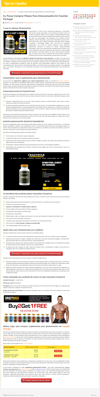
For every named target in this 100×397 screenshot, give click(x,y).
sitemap (31, 395)
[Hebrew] (78, 16)
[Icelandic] (92, 18)
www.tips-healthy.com (12, 395)
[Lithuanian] (85, 15)
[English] (74, 15)
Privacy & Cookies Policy (23, 395)
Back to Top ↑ (94, 395)
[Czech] (78, 15)
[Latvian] (90, 16)
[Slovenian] (78, 18)
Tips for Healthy (15, 3)
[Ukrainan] (85, 18)
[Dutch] (87, 15)
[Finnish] (74, 16)
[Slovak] (94, 15)
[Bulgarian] (80, 16)
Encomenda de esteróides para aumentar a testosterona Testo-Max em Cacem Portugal (86, 32)
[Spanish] (80, 15)
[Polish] (90, 15)
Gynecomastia (12, 12)
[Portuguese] (74, 18)
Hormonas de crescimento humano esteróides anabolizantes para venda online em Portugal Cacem (85, 57)
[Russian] (76, 18)
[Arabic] (87, 18)
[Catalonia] (90, 18)
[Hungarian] (92, 16)
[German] (76, 15)
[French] (87, 16)
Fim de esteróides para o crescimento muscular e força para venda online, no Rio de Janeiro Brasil (85, 48)
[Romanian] (92, 15)
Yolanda (12, 22)
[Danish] (83, 16)
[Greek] (83, 18)
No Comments (37, 22)
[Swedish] (80, 18)
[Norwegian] (94, 16)
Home (4, 12)
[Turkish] (76, 16)
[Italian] (83, 15)
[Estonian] (85, 16)
